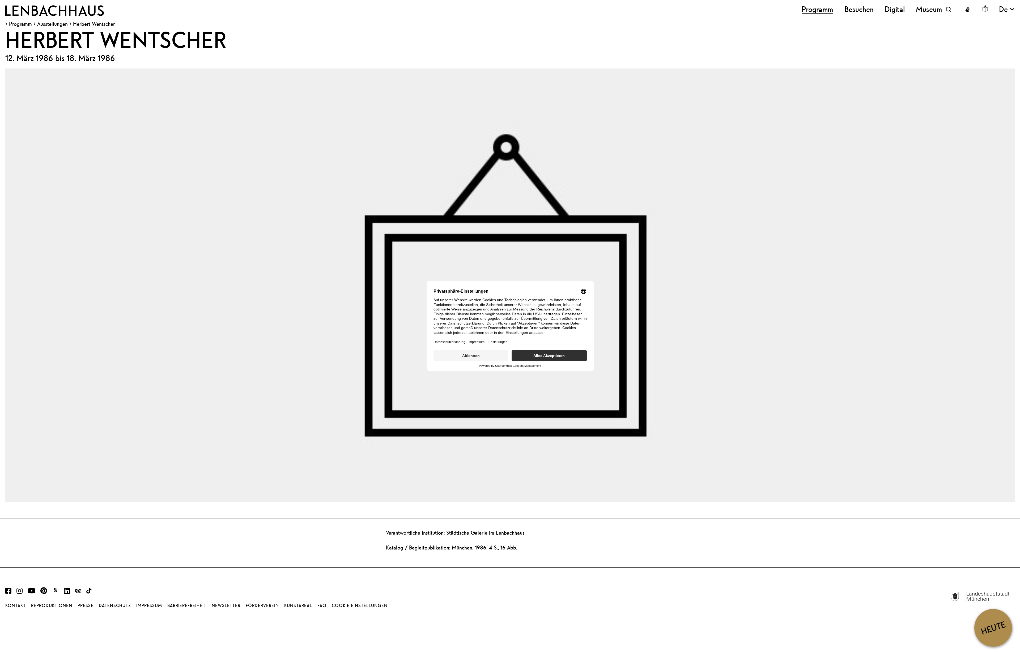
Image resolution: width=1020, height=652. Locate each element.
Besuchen (859, 9)
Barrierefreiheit (186, 605)
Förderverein (262, 605)
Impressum (149, 605)
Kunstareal (298, 605)
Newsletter (226, 605)
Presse (86, 605)
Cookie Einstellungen (360, 605)
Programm (20, 24)
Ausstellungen (52, 23)
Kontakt (15, 605)
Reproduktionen (51, 605)
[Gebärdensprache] (967, 9)
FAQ (321, 605)
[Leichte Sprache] (985, 8)
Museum (929, 9)
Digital (895, 9)
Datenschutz (115, 605)
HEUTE (993, 627)
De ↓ (1007, 9)
